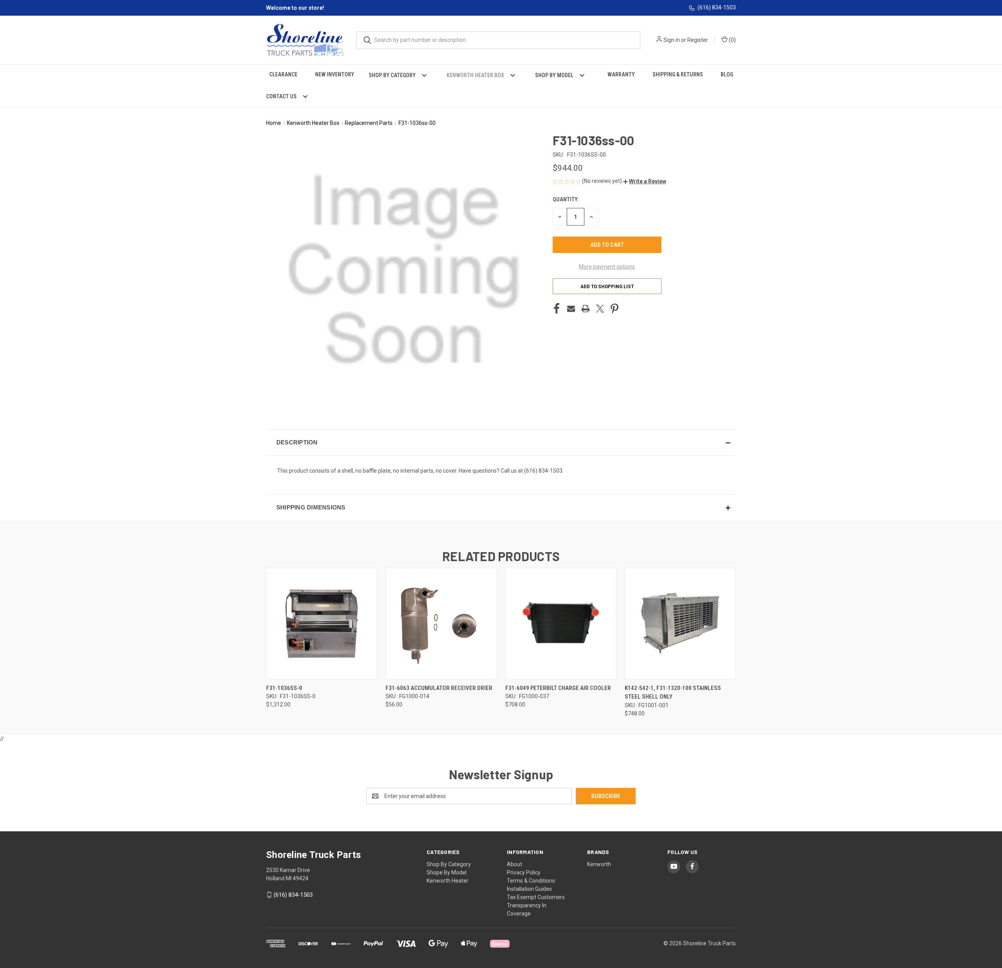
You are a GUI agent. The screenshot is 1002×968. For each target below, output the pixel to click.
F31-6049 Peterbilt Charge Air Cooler (558, 688)
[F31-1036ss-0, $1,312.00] (322, 623)
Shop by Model (554, 75)
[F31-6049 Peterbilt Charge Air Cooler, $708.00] (561, 623)
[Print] (585, 308)
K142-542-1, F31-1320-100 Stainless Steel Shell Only (673, 692)
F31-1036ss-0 (284, 688)
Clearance (283, 74)
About (514, 864)
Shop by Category (392, 75)
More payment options (607, 267)
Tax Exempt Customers (536, 897)
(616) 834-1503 (716, 7)
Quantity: (566, 199)
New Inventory (334, 74)
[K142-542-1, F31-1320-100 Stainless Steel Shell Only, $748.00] (680, 623)
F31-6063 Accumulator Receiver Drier (439, 688)
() (732, 40)
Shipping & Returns (677, 74)
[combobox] (498, 40)
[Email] (571, 308)
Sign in (671, 40)
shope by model (447, 872)
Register (697, 40)
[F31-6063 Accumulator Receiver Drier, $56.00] (441, 623)
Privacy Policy (524, 872)
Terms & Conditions (531, 881)
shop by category (449, 864)
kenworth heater (448, 881)
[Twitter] (600, 308)
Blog (727, 74)
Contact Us (281, 96)
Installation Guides (529, 889)
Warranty (621, 74)
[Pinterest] (614, 308)
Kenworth (599, 864)
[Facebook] (556, 308)
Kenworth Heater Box (475, 75)
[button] (644, 181)
